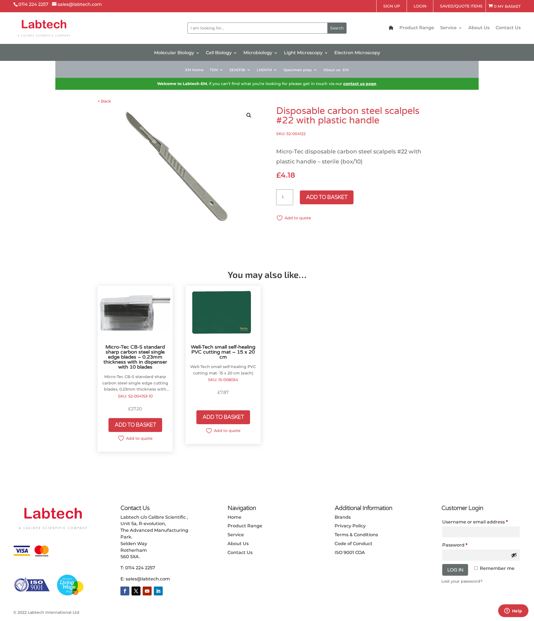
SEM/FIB (237, 70)
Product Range (416, 28)
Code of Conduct (353, 543)
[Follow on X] (136, 591)
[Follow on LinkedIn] (158, 591)
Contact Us (508, 28)
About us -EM (336, 70)
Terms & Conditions (356, 534)
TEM (214, 70)
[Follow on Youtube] (147, 591)
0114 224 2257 (140, 567)
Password (455, 545)
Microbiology (257, 53)
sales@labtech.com (148, 579)
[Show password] (514, 555)
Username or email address (475, 522)
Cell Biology (219, 53)
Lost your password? (462, 581)
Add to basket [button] (135, 425)
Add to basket (326, 197)
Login (420, 6)
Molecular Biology (174, 53)
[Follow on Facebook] (124, 591)
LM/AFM (264, 70)
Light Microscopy (303, 53)
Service (448, 28)
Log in (455, 570)
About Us (479, 28)
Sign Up (391, 6)
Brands (343, 517)
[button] (249, 115)
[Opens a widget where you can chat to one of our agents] (513, 611)
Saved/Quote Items (461, 6)
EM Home (194, 70)
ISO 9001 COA (350, 552)
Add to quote (298, 217)
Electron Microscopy (357, 53)
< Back (104, 101)
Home (234, 517)
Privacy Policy (350, 525)
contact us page (359, 83)
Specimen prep (297, 70)
